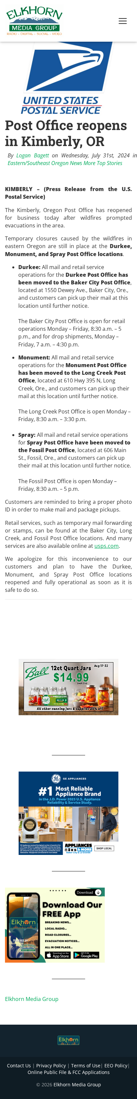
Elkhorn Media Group (32, 999)
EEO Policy (115, 1065)
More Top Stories (102, 163)
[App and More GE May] (68, 813)
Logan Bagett (32, 155)
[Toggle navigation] (123, 21)
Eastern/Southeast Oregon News (45, 163)
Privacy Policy (51, 1065)
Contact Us (19, 1065)
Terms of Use (85, 1065)
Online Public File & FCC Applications (69, 1072)
